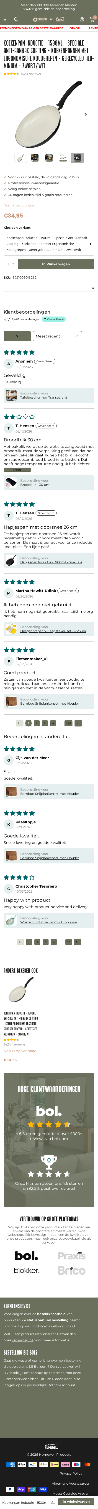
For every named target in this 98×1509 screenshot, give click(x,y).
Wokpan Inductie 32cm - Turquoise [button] (48, 922)
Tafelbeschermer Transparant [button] (43, 397)
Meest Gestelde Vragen (71, 1493)
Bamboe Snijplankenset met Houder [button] (49, 703)
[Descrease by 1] (14, 268)
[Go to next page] (78, 723)
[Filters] (17, 336)
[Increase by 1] (14, 260)
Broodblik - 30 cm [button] (34, 485)
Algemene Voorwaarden (71, 1483)
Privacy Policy (71, 1473)
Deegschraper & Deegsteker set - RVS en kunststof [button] (53, 631)
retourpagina (23, 1340)
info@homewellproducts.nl (53, 1326)
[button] (86, 114)
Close (16, 19)
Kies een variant (17, 228)
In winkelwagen (76, 1501)
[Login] (82, 19)
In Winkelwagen (56, 264)
